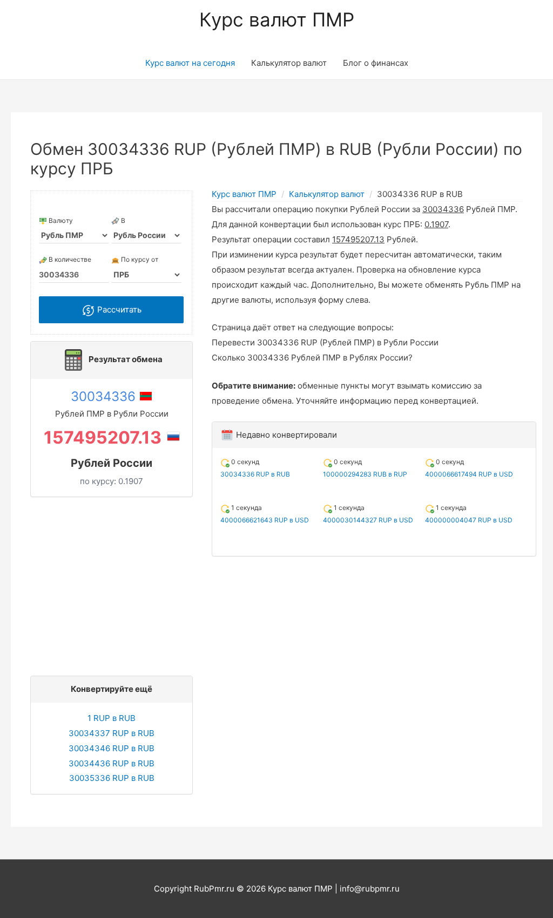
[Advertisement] (114, 583)
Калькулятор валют (289, 63)
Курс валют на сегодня (190, 63)
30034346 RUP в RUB (111, 748)
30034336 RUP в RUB (255, 474)
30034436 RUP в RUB (111, 763)
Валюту (60, 220)
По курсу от (138, 259)
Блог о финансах (375, 63)
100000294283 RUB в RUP (365, 474)
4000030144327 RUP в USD (368, 520)
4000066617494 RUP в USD (469, 474)
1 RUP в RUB (111, 718)
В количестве (69, 259)
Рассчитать (118, 309)
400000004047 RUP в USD (468, 520)
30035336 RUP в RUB (111, 778)
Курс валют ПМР (276, 19)
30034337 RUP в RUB (111, 733)
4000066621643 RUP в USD (264, 520)
